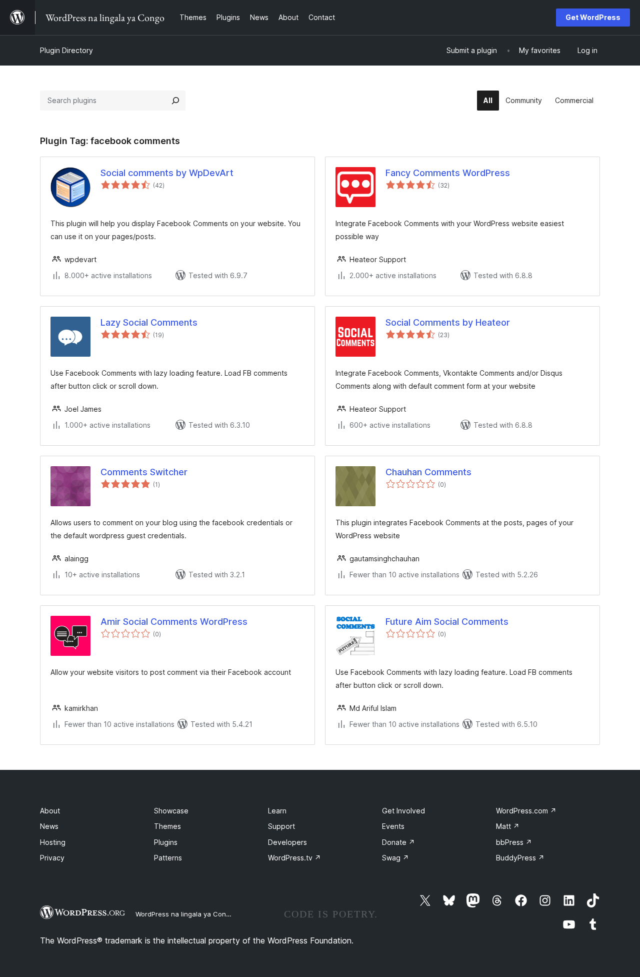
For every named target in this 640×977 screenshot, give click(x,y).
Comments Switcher (144, 472)
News (49, 826)
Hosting (53, 842)
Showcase (171, 810)
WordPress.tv (294, 857)
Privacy (52, 857)
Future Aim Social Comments (447, 621)
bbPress (514, 842)
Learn (277, 810)
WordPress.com (526, 810)
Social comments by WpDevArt (167, 173)
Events (393, 826)
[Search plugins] (176, 101)
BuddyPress (520, 857)
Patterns (168, 857)
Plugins (166, 842)
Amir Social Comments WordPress (174, 621)
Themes (167, 826)
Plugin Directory (66, 50)
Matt (508, 826)
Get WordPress (593, 17)
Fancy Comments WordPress (448, 173)
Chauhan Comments (429, 472)
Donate (398, 842)
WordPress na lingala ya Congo (185, 914)
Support (281, 826)
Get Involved (403, 810)
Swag (395, 857)
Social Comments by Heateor (448, 322)
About (50, 810)
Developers (287, 842)
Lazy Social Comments (149, 322)
